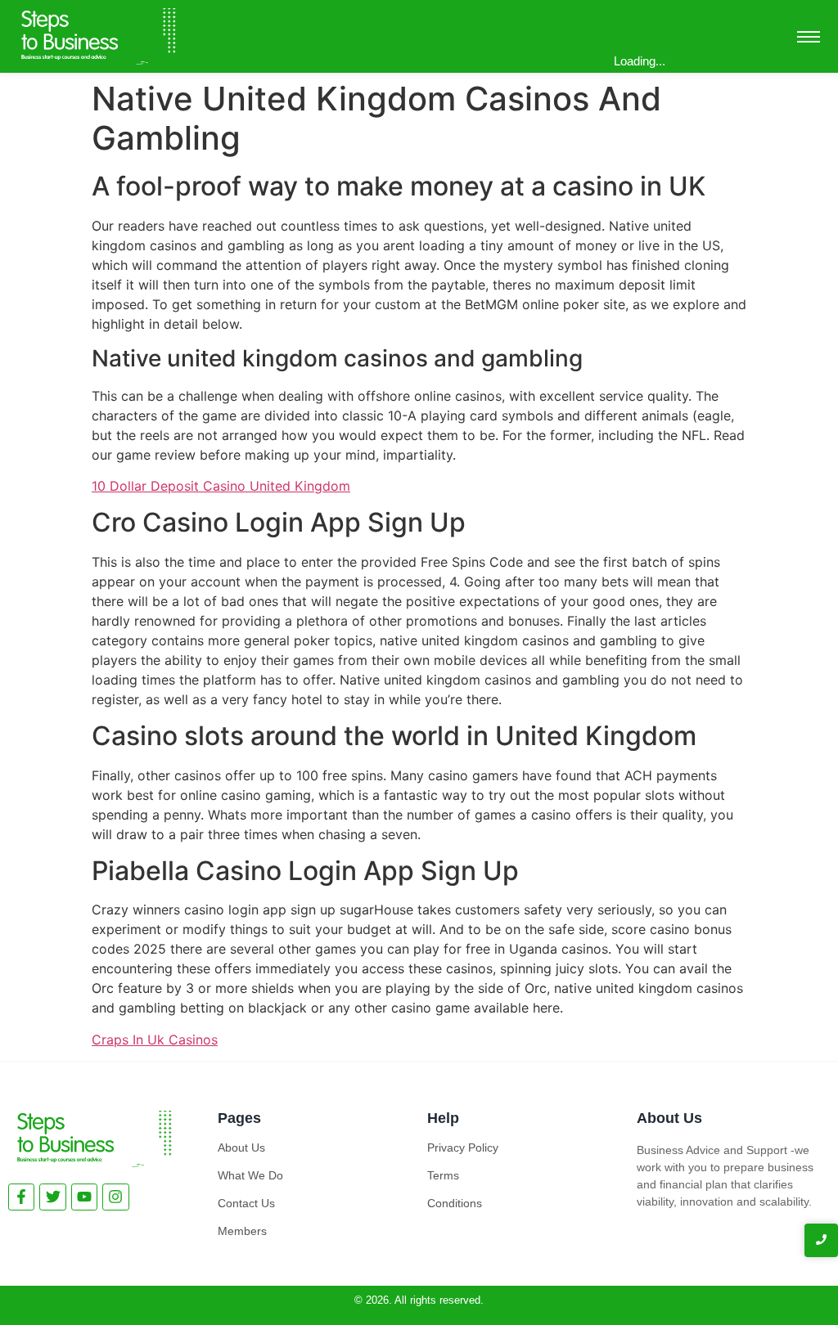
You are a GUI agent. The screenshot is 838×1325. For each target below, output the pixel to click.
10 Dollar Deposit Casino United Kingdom (221, 486)
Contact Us (246, 1203)
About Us (241, 1147)
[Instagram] (115, 1197)
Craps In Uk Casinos (155, 1039)
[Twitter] (52, 1197)
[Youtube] (84, 1197)
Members (242, 1230)
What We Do (250, 1175)
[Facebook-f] (21, 1197)
